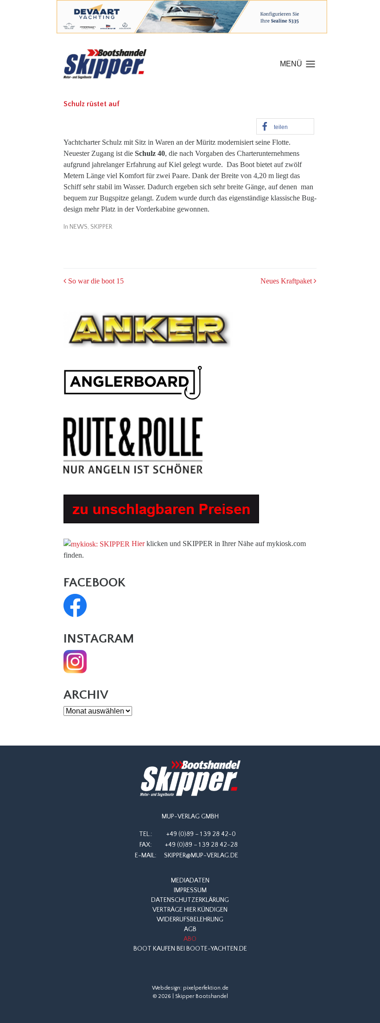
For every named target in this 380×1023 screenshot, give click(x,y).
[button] (285, 126)
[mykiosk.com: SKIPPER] (96, 543)
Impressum (190, 890)
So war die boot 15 (95, 281)
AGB (190, 929)
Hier (138, 543)
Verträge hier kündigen (190, 910)
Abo (190, 939)
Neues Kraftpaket (287, 281)
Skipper (101, 227)
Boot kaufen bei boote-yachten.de (190, 948)
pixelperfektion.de (205, 988)
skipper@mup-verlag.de (201, 855)
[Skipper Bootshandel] (190, 778)
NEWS (79, 227)
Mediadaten (190, 880)
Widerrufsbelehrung (190, 919)
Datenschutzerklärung (190, 900)
